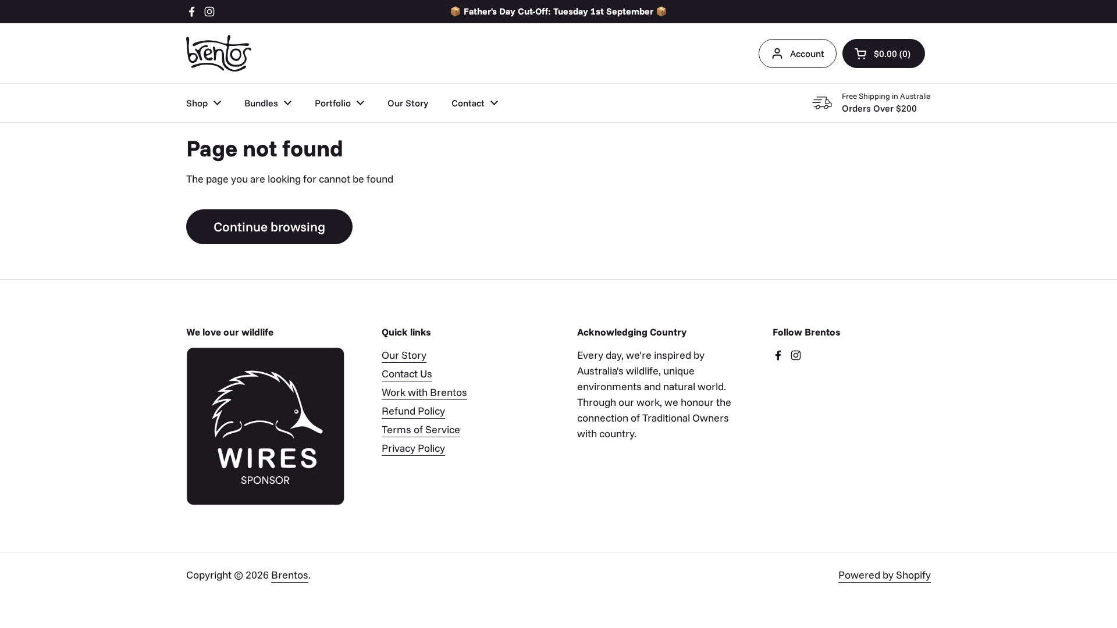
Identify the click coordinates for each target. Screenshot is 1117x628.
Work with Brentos (424, 392)
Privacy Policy (413, 448)
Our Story (404, 355)
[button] (883, 53)
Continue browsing (269, 226)
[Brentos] (218, 53)
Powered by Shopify (884, 574)
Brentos (289, 574)
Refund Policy (413, 411)
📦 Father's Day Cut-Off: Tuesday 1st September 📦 (558, 11)
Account (807, 53)
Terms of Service (421, 429)
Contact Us (407, 373)
